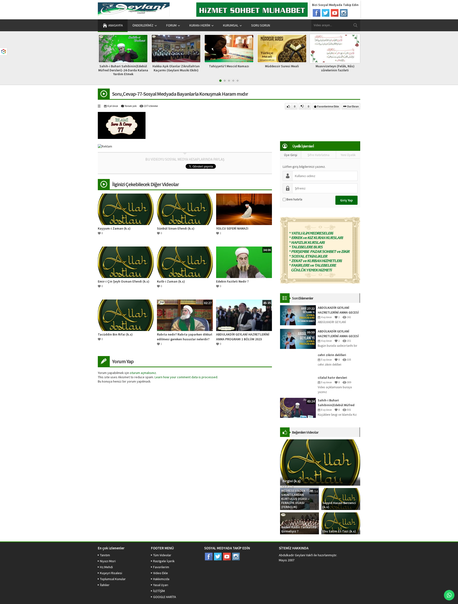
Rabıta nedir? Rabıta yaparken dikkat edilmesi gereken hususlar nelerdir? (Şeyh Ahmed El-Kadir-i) (184, 336)
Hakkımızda (161, 579)
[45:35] (244, 315)
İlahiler (104, 585)
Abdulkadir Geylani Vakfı (296, 555)
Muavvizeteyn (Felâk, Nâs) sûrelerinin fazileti (335, 68)
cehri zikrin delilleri (332, 355)
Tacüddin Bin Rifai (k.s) (115, 334)
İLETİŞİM (159, 591)
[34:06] (244, 262)
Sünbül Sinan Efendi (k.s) (175, 228)
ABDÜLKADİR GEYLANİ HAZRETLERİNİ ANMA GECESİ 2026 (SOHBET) (338, 310)
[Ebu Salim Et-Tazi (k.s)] (340, 523)
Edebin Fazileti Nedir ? (232, 281)
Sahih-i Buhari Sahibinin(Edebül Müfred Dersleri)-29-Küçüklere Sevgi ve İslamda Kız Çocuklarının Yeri (338, 402)
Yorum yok (131, 106)
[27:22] (298, 315)
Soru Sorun (260, 25)
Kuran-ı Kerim (199, 25)
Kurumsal (230, 25)
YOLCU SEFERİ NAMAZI (232, 228)
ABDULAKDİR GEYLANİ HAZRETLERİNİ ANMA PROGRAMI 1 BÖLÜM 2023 (242, 336)
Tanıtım (105, 555)
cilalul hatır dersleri (332, 377)
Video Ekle (160, 573)
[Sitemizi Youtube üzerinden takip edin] (334, 13)
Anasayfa (115, 25)
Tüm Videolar (162, 555)
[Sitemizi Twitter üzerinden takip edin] (325, 13)
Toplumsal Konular (113, 579)
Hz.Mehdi (106, 567)
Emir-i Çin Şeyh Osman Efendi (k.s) (123, 281)
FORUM (171, 25)
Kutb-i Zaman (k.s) (171, 281)
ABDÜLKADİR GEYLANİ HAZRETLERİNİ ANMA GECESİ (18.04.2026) (338, 333)
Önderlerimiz (142, 25)
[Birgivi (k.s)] (320, 462)
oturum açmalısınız (143, 373)
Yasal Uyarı (160, 585)
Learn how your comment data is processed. (186, 377)
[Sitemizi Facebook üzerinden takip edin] (316, 13)
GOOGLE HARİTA (164, 597)
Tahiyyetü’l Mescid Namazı (229, 66)
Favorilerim (161, 567)
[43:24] (298, 407)
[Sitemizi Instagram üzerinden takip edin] (344, 13)
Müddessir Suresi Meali (282, 66)
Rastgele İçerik (164, 561)
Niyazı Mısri (108, 561)
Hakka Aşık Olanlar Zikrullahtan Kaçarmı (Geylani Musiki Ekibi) (176, 68)
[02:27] (185, 315)
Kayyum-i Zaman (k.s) (114, 228)
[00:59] (298, 338)
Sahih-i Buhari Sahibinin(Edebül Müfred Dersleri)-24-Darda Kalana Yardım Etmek (123, 70)
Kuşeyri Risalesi (111, 573)
